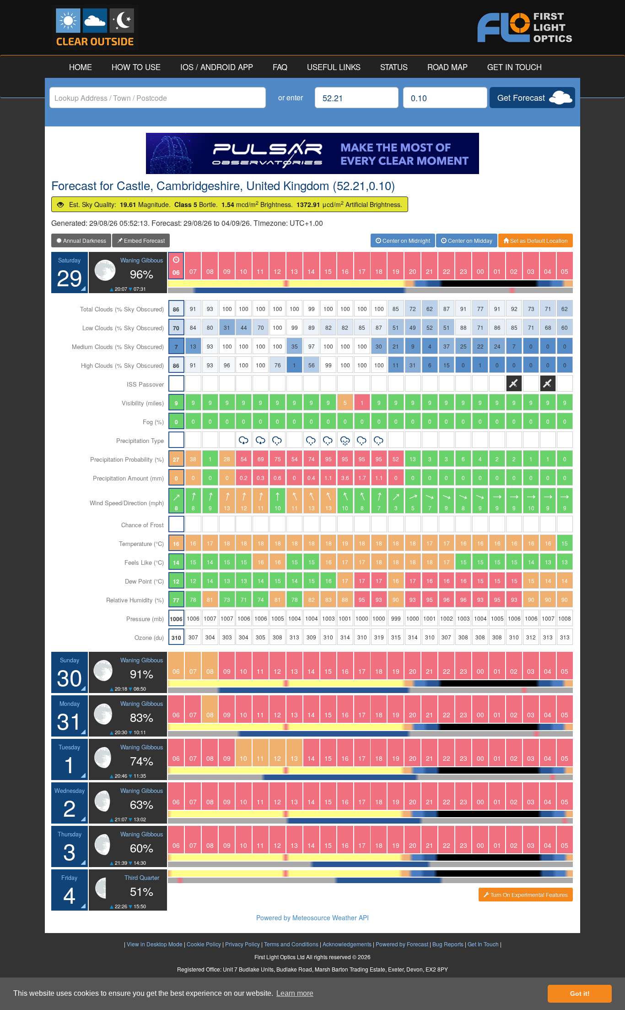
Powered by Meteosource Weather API (312, 917)
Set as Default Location (538, 240)
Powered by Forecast (402, 944)
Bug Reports (447, 944)
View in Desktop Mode (155, 944)
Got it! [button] (580, 993)
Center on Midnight (405, 240)
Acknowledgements (347, 944)
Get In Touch (483, 944)
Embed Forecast (144, 240)
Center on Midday (469, 240)
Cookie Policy (204, 944)
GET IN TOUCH (514, 66)
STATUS (394, 66)
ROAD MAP (447, 66)
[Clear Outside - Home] (182, 27)
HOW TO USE (136, 66)
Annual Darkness (84, 240)
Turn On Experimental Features (528, 894)
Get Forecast (521, 97)
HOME (80, 66)
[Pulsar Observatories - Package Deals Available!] (312, 153)
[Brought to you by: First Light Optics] (442, 27)
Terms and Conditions (291, 944)
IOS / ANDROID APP (216, 66)
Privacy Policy (242, 944)
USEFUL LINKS (334, 66)
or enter (290, 97)
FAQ (280, 66)
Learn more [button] (294, 993)
